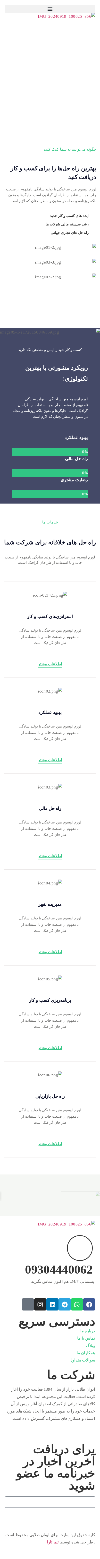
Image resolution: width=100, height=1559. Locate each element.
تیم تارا (52, 1542)
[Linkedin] (52, 1304)
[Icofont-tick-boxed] (28, 1304)
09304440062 (59, 1269)
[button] (50, 9)
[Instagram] (40, 1304)
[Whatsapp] (77, 1304)
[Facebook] (89, 1304)
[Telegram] (64, 1304)
